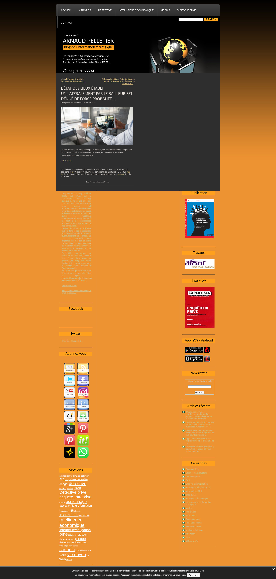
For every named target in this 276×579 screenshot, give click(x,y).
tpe (77, 550)
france (62, 511)
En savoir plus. (179, 575)
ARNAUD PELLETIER (88, 41)
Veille (71, 172)
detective (77, 483)
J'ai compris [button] (193, 575)
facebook (64, 505)
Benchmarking (192, 469)
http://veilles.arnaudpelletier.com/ (77, 278)
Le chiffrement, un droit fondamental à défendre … (73, 80)
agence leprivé (65, 476)
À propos (84, 10)
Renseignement (193, 519)
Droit (188, 480)
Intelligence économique (136, 10)
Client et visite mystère (196, 473)
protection (81, 534)
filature (75, 505)
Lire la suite (66, 161)
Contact (66, 22)
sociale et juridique (194, 530)
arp (61, 479)
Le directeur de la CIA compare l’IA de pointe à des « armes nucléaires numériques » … (200, 424)
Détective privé (193, 476)
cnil (66, 480)
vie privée (76, 554)
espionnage (76, 501)
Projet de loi (191, 515)
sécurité (67, 549)
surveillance (73, 546)
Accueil (66, 10)
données (70, 489)
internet (65, 530)
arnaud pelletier (81, 476)
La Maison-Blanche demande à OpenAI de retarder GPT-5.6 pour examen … (200, 449)
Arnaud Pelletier (69, 286)
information (68, 515)
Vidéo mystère (192, 541)
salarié (83, 543)
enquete (66, 497)
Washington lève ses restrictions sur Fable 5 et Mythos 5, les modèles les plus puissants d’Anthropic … (200, 415)
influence (76, 511)
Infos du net (191, 495)
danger (63, 484)
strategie (63, 545)
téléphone (83, 550)
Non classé (191, 512)
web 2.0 (69, 560)
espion (62, 502)
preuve (71, 535)
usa (89, 550)
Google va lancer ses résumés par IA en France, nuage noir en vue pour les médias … (200, 432)
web (62, 559)
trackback (120, 174)
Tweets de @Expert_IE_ (72, 341)
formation (86, 505)
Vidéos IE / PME (186, 10)
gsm (67, 511)
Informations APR (194, 491)
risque (81, 539)
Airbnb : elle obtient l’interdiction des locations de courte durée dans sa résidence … (118, 81)
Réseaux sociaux (194, 523)
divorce (62, 488)
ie (71, 510)
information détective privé (198, 487)
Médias (165, 10)
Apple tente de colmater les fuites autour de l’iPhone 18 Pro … (200, 441)
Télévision (190, 534)
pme (63, 534)
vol (87, 555)
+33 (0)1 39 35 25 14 (80, 71)
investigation (81, 530)
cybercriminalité (78, 479)
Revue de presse (193, 526)
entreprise (82, 497)
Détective (105, 10)
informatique (83, 515)
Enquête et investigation (197, 484)
